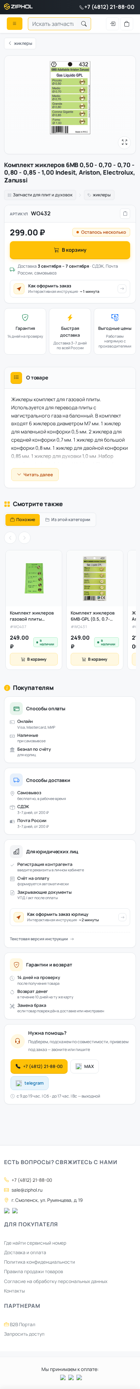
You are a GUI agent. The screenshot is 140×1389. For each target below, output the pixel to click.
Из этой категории (70, 519)
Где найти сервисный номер (35, 1243)
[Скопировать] (125, 214)
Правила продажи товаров (33, 1271)
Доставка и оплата (25, 1252)
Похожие (25, 519)
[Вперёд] (24, 538)
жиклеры (102, 195)
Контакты (14, 1291)
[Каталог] (14, 23)
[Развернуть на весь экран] (124, 142)
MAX (89, 1066)
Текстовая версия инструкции (39, 938)
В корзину (74, 249)
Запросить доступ (24, 1334)
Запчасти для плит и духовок (42, 195)
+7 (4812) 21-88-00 (109, 7)
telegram (33, 1083)
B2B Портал (22, 1324)
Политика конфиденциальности (39, 1262)
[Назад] (10, 538)
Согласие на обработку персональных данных (55, 1281)
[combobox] (52, 23)
